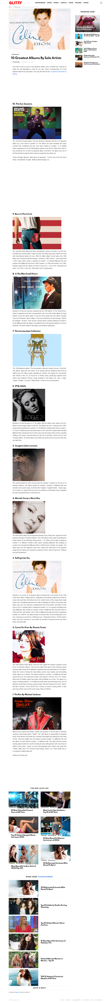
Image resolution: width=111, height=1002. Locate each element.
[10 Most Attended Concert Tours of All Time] (23, 800)
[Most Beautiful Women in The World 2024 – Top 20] (78, 36)
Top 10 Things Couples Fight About (90, 42)
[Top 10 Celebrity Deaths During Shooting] (23, 906)
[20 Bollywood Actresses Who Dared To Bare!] (55, 853)
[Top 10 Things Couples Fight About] (78, 43)
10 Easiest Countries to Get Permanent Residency (92, 63)
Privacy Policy (86, 1000)
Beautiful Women (52, 835)
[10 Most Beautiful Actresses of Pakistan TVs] (23, 942)
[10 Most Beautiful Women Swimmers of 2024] (55, 826)
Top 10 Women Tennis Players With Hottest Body (90, 50)
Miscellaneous (53, 807)
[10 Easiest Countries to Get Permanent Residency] (78, 64)
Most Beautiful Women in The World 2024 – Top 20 (92, 35)
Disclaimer (68, 1000)
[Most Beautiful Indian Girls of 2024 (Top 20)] (23, 854)
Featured (78, 2)
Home (62, 1000)
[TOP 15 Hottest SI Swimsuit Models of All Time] (23, 977)
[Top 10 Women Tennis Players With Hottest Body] (78, 50)
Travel (71, 2)
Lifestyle (64, 2)
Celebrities (12, 832)
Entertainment (40, 2)
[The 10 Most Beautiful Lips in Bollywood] (87, 23)
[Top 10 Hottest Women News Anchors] (23, 924)
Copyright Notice (76, 1000)
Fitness (56, 2)
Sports (49, 2)
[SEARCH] (101, 2)
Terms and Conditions (96, 1000)
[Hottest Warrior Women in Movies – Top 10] (23, 959)
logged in (17, 992)
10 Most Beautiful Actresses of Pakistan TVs (92, 56)
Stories (85, 2)
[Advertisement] (39, 88)
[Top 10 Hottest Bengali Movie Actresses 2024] (23, 825)
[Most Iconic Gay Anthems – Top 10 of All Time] (55, 800)
